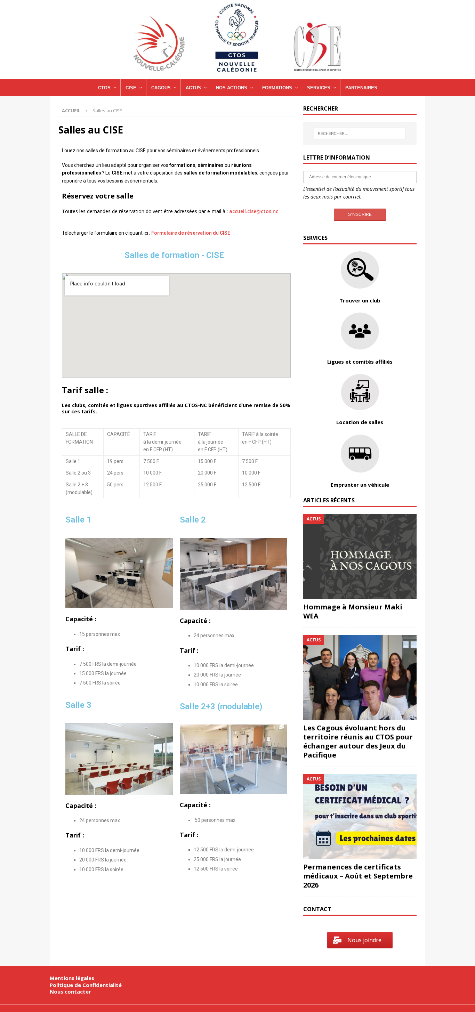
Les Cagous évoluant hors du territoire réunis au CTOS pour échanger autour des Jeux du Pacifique (358, 741)
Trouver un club (359, 300)
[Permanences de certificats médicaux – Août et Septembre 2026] (360, 816)
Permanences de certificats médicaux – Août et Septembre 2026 (358, 876)
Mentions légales (72, 977)
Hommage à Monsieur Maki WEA (352, 611)
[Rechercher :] (360, 133)
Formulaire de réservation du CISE (190, 233)
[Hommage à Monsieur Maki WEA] (360, 556)
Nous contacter (70, 991)
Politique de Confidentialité (86, 984)
